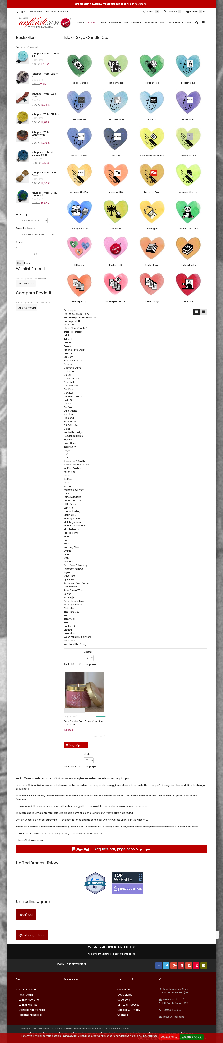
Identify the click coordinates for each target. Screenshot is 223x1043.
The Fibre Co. (71, 611)
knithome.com (62, 1033)
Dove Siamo (125, 995)
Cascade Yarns (72, 367)
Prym (67, 572)
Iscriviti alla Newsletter (71, 964)
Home (80, 22)
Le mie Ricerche (29, 1000)
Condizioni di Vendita (32, 1010)
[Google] (173, 965)
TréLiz (67, 615)
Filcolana (69, 418)
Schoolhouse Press (74, 601)
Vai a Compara (27, 307)
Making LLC (70, 515)
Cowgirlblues (71, 385)
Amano (68, 342)
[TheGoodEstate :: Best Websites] (128, 883)
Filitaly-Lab (70, 421)
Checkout (63, 11)
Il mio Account (35, 11)
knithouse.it (117, 1033)
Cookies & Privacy (128, 1010)
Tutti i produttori (73, 331)
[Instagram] (188, 965)
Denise (68, 403)
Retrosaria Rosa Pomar (76, 583)
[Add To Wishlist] (103, 744)
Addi (66, 335)
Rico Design (70, 586)
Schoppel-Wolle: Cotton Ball (45, 55)
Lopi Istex (69, 507)
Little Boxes (70, 504)
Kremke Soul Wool (74, 489)
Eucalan (68, 414)
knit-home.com (34, 1033)
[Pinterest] (181, 965)
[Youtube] (196, 965)
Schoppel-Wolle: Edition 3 (45, 75)
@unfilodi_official (31, 935)
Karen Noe (69, 471)
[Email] (203, 965)
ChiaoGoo (69, 371)
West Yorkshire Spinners (77, 637)
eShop (91, 22)
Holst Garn (70, 443)
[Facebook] (158, 965)
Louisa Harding (72, 511)
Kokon (67, 486)
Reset (27, 263)
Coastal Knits (71, 378)
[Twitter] (166, 965)
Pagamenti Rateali (30, 1015)
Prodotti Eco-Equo (154, 22)
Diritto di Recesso (128, 1005)
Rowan (67, 593)
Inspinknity (70, 446)
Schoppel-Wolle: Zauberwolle (41, 133)
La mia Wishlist (28, 1005)
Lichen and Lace (73, 500)
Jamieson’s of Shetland (77, 464)
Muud (67, 536)
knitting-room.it (172, 1033)
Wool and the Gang (75, 644)
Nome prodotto (72, 321)
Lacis (66, 493)
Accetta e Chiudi (191, 1037)
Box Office (175, 22)
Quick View (54, 711)
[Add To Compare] (95, 744)
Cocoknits (69, 382)
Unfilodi (68, 629)
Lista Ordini (50, 11)
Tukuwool (69, 619)
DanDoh (68, 389)
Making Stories (72, 518)
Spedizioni (123, 1000)
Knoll (66, 482)
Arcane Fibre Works (75, 349)
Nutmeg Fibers (72, 547)
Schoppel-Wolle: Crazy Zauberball (44, 194)
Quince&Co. (71, 579)
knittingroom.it (187, 1033)
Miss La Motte (71, 529)
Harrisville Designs (74, 432)
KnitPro (68, 479)
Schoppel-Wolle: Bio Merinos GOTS (43, 154)
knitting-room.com (155, 1033)
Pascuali (68, 561)
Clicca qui (141, 4)
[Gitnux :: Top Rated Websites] (95, 883)
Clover (67, 375)
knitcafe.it (140, 1033)
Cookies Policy (169, 1037)
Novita (67, 543)
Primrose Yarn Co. (74, 568)
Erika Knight (70, 410)
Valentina (69, 633)
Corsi (188, 22)
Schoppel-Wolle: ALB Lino (46, 114)
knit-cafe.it (129, 1033)
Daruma (68, 392)
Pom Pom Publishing (75, 565)
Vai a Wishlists (26, 283)
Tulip (66, 622)
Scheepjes (70, 597)
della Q (68, 400)
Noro (66, 540)
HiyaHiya (68, 439)
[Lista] (203, 312)
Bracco (68, 364)
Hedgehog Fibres (73, 436)
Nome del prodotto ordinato (80, 317)
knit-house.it (104, 1033)
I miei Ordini (26, 995)
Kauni (67, 475)
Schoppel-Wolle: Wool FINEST (44, 95)
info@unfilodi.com (173, 1016)
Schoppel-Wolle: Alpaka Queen (45, 174)
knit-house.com (89, 1033)
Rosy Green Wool (73, 590)
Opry (66, 558)
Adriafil (68, 339)
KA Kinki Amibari (72, 468)
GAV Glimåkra (71, 425)
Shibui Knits (70, 608)
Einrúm (68, 407)
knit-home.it (48, 1033)
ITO (66, 454)
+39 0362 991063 (171, 1010)
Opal (66, 554)
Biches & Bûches (73, 360)
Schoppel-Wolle (73, 604)
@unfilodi (26, 914)
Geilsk (67, 428)
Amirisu (68, 346)
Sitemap (122, 1015)
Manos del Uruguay (75, 525)
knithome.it (76, 1033)
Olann (67, 550)
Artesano (69, 353)
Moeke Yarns (71, 532)
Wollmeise (70, 640)
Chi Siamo (123, 989)
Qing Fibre (69, 576)
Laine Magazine (72, 497)
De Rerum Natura (73, 396)
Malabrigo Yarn (72, 522)
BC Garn (68, 357)
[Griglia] (196, 312)
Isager (67, 450)
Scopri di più (143, 849)
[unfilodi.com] (44, 23)
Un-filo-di (69, 626)
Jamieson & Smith (74, 461)
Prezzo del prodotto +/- (77, 314)
